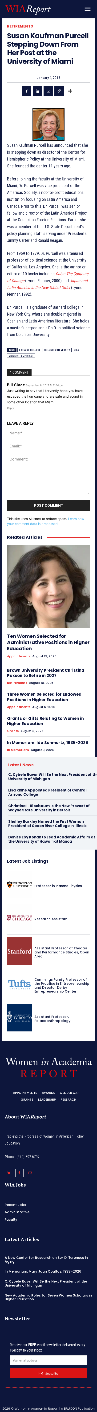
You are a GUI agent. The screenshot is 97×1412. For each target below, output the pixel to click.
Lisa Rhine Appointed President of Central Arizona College (47, 792)
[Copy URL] (59, 91)
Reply (10, 408)
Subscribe (51, 1373)
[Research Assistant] (19, 918)
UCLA (76, 350)
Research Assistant (51, 919)
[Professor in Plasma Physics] (19, 884)
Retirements (20, 26)
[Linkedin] (37, 91)
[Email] (48, 91)
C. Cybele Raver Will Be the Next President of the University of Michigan (46, 1283)
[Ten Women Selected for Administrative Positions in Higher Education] (48, 586)
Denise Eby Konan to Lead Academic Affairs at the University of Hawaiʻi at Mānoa (51, 839)
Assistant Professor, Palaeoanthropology (52, 1018)
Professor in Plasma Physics (58, 885)
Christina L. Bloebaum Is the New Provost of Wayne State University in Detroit (49, 808)
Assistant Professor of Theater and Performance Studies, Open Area (61, 952)
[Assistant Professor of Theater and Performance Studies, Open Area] (19, 951)
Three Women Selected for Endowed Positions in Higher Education (44, 696)
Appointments (18, 656)
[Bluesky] (9, 1173)
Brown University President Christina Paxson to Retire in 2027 (45, 672)
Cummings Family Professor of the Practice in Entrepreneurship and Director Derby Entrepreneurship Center (61, 985)
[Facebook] (26, 91)
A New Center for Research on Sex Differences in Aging (46, 1259)
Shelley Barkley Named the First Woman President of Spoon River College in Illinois (47, 823)
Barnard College (29, 350)
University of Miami (21, 355)
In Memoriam (18, 750)
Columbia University (57, 350)
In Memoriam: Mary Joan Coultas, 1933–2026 (43, 1271)
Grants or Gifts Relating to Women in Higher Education (45, 721)
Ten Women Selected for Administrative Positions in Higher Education (48, 642)
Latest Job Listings (27, 861)
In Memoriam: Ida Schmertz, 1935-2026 (47, 742)
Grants (13, 731)
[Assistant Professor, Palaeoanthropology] (19, 1017)
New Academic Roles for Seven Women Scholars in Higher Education (48, 1297)
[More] (70, 91)
